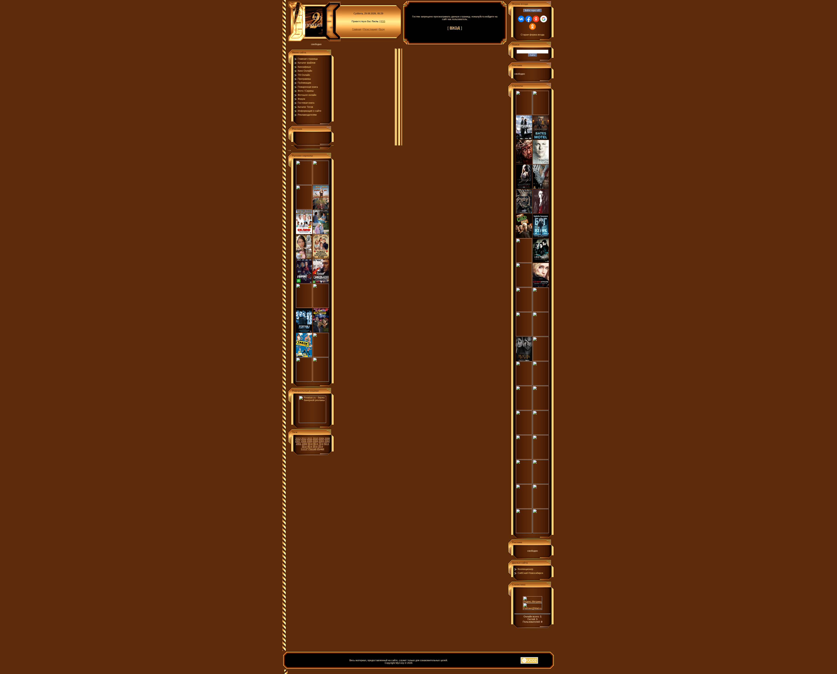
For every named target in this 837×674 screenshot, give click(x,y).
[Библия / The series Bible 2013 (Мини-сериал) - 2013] (524, 163)
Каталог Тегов (305, 107)
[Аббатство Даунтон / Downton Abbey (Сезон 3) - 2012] (524, 458)
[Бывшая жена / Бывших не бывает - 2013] (321, 184)
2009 (321, 438)
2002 (327, 441)
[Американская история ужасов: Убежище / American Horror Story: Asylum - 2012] (524, 384)
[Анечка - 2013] (304, 257)
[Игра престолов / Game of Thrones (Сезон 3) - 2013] (524, 188)
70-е (321, 443)
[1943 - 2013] (304, 208)
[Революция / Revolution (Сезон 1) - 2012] (541, 507)
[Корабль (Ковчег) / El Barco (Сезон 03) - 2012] (524, 261)
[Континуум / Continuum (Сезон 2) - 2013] (541, 114)
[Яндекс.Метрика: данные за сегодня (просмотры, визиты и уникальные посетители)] (532, 599)
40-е (309, 446)
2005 (309, 441)
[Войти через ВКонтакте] (521, 19)
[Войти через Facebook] (528, 19)
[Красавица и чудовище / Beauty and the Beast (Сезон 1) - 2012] (524, 360)
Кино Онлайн (305, 70)
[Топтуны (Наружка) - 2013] (304, 331)
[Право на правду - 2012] (304, 380)
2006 (303, 441)
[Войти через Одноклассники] (532, 26)
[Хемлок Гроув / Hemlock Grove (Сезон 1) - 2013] (524, 114)
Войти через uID (532, 10)
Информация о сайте (309, 111)
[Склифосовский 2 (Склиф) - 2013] (304, 233)
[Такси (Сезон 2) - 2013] (304, 356)
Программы (304, 79)
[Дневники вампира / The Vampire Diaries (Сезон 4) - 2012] (541, 434)
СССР (304, 449)
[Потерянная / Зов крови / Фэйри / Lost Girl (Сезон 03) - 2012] (541, 261)
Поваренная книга (308, 87)
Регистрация (370, 29)
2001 (298, 443)
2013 (298, 438)
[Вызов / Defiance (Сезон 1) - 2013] (524, 138)
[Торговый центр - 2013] (321, 331)
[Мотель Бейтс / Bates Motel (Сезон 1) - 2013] (541, 138)
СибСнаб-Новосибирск (530, 573)
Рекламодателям (307, 114)
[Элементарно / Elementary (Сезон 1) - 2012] (524, 335)
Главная (356, 29)
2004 (315, 441)
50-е (304, 446)
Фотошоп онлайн (307, 95)
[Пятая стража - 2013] (321, 356)
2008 (327, 438)
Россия (312, 449)
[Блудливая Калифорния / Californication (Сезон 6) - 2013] (541, 237)
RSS (382, 21)
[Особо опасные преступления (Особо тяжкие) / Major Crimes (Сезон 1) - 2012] (541, 335)
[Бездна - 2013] (304, 184)
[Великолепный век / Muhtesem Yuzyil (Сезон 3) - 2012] (524, 483)
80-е (315, 443)
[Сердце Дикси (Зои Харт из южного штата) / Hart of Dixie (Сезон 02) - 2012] (541, 409)
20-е (320, 446)
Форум (301, 99)
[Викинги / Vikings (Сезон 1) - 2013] (541, 188)
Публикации (304, 82)
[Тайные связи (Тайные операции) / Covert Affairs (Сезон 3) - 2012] (541, 286)
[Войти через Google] (543, 18)
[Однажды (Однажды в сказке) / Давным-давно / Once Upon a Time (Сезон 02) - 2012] (524, 507)
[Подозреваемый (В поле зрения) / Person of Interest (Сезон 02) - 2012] (524, 532)
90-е (310, 443)
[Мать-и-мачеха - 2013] (304, 307)
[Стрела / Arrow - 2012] (524, 286)
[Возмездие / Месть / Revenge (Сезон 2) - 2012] (541, 360)
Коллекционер (525, 569)
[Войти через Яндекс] (536, 19)
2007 (297, 441)
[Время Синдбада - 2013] (321, 282)
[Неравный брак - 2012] (321, 380)
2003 (321, 441)
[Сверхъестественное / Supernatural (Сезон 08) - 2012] (524, 434)
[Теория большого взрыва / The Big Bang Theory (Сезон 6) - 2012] (541, 532)
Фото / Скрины (306, 90)
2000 (304, 443)
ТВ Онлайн (304, 75)
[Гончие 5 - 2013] (304, 282)
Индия (320, 449)
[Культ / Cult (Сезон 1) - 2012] (524, 212)
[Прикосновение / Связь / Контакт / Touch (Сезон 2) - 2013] (541, 163)
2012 (303, 438)
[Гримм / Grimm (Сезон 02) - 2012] (524, 311)
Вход (381, 29)
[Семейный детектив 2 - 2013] (321, 233)
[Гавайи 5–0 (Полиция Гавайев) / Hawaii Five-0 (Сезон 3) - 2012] (541, 458)
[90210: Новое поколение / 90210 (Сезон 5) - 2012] (524, 409)
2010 (315, 438)
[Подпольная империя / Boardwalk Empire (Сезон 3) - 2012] (541, 483)
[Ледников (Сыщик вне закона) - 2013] (321, 307)
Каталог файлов (306, 62)
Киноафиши (304, 67)
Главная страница (308, 58)
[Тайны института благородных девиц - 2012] (321, 257)
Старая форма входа (532, 34)
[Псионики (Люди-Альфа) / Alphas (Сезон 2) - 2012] (541, 311)
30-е (315, 446)
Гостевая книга (306, 102)
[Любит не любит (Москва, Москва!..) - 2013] (321, 208)
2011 (309, 438)
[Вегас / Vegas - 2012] (541, 384)
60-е (326, 443)
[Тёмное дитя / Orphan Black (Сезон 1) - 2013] (541, 212)
